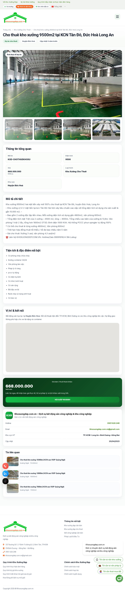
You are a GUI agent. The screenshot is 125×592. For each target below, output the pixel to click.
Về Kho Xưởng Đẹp (10, 2)
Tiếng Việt (58, 6)
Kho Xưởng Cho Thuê (22, 30)
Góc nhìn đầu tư (42, 6)
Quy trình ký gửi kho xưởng (13, 570)
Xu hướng (9, 6)
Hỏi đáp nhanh (62, 400)
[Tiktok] (5, 481)
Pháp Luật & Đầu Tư (71, 536)
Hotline (5, 466)
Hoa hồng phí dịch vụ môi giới (14, 578)
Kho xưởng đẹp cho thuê (73, 529)
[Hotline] (5, 466)
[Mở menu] (117, 16)
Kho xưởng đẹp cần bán (73, 525)
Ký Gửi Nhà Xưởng (28, 2)
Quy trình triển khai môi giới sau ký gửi (17, 574)
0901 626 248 (113, 423)
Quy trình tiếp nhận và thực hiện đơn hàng (54, 2)
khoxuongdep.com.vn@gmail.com (105, 429)
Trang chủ (7, 30)
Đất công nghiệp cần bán (73, 533)
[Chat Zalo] (5, 473)
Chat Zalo (5, 473)
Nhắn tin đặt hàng (26, 6)
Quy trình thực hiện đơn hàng (14, 567)
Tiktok (5, 481)
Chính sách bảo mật (71, 567)
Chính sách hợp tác (71, 570)
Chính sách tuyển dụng (73, 574)
